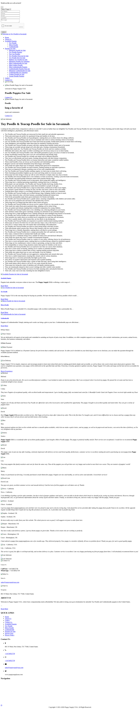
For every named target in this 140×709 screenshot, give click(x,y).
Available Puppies (11, 41)
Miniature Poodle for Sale (17, 50)
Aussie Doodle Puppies (16, 76)
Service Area (9, 633)
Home (7, 37)
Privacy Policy (9, 635)
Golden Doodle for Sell (16, 74)
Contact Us (8, 80)
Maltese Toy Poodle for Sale (18, 59)
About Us (8, 39)
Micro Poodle (13, 45)
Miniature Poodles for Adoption (19, 61)
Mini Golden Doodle (16, 65)
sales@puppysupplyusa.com (10, 582)
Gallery (7, 78)
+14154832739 (10, 653)
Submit (4, 32)
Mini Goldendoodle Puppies (18, 67)
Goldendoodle (13, 47)
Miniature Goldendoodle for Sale (19, 71)
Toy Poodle (13, 43)
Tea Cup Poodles (14, 54)
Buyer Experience (7, 371)
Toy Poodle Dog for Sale (17, 58)
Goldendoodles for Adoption (18, 72)
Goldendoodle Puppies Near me (19, 69)
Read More (4, 286)
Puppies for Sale (10, 48)
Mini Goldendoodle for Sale (18, 63)
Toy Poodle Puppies (15, 52)
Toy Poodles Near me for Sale (18, 56)
